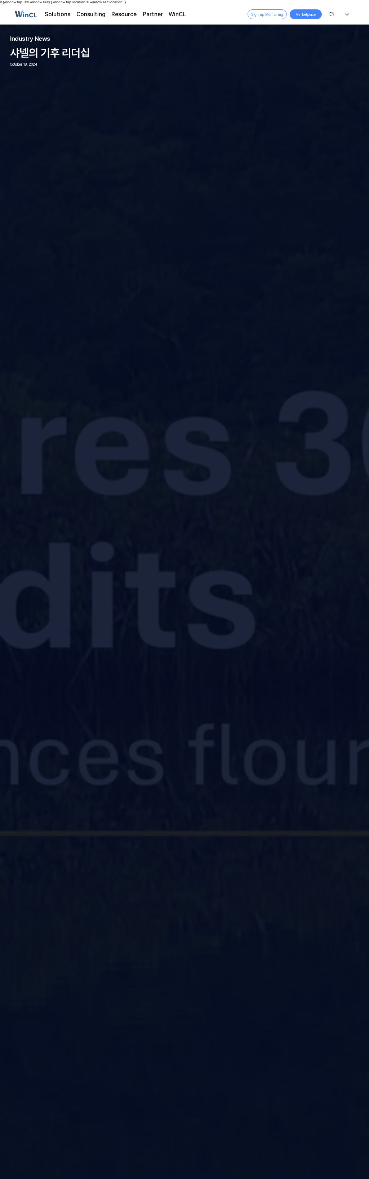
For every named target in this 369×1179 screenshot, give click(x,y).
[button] (58, 14)
